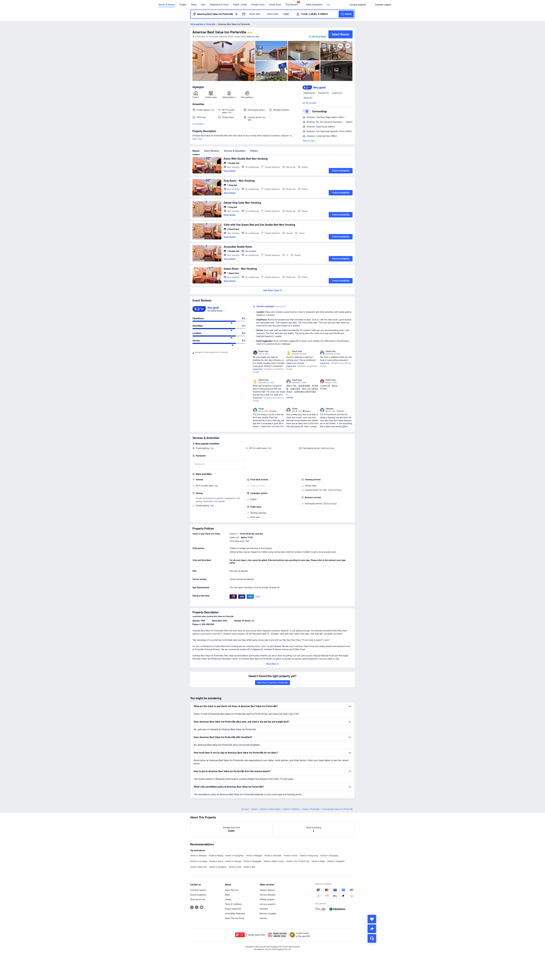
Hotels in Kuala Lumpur (274, 861)
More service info (197, 899)
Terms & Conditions (233, 904)
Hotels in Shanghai (198, 855)
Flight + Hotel (240, 4)
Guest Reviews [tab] (211, 151)
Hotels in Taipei (318, 861)
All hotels (264, 909)
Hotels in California (291, 809)
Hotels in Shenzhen (273, 855)
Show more (197, 139)
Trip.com (245, 809)
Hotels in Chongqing (329, 855)
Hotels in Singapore (335, 861)
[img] (223, 61)
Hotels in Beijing (216, 855)
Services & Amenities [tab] (234, 151)
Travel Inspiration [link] (314, 4)
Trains (194, 4)
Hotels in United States (270, 809)
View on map (308, 141)
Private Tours (258, 4)
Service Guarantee (198, 895)
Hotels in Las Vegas (198, 861)
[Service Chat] (372, 938)
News (227, 895)
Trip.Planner (291, 4)
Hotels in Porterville (310, 809)
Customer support (198, 890)
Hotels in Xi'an (235, 867)
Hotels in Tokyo (290, 855)
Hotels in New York (198, 867)
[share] (372, 928)
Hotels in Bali (249, 867)
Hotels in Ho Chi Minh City (297, 861)
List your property (267, 904)
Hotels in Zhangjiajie (252, 861)
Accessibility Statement (235, 913)
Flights (183, 4)
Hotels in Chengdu (233, 861)
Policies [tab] (254, 151)
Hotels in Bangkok (254, 855)
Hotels (254, 809)
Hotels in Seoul (216, 861)
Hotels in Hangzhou (218, 867)
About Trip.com (231, 890)
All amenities (198, 124)
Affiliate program (267, 899)
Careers (228, 899)
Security (263, 918)
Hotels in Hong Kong (309, 855)
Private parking (202, 448)
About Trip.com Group (234, 918)
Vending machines (258, 513)
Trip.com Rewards (267, 895)
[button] (328, 4)
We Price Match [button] (319, 36)
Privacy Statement (233, 909)
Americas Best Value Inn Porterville (219, 32)
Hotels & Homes (166, 4)
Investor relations (267, 890)
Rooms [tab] (196, 151)
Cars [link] (203, 4)
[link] (358, 4)
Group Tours (275, 4)
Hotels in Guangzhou (235, 855)
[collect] (372, 919)
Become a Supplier (268, 913)
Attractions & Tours (219, 4)
